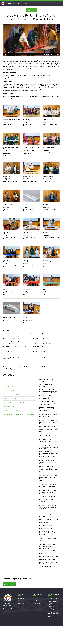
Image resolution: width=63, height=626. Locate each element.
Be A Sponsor (21, 598)
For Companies (36, 603)
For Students (35, 600)
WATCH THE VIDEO (9, 584)
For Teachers (36, 598)
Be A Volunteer (21, 603)
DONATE (33, 9)
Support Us (20, 600)
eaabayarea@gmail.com (53, 609)
